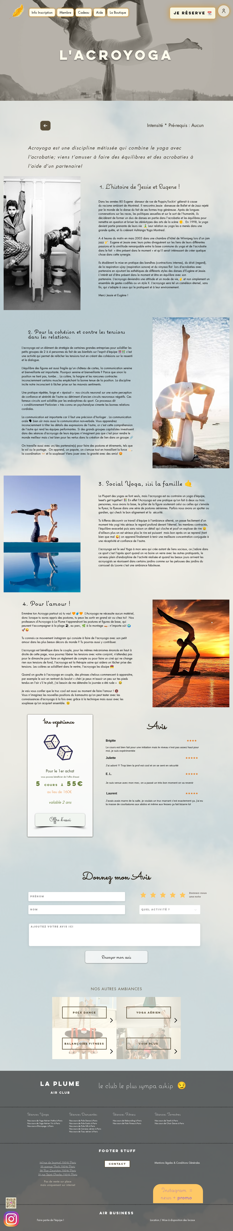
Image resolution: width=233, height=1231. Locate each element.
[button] (42, 12)
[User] (223, 11)
